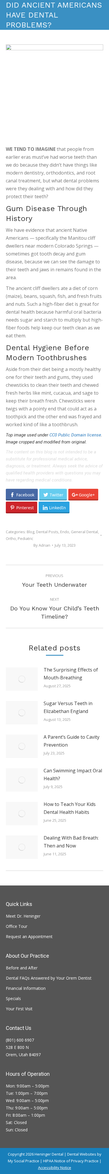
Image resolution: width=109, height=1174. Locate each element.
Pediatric (25, 538)
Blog (30, 531)
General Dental (84, 531)
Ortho (11, 538)
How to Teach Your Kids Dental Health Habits (70, 808)
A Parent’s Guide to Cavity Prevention (71, 741)
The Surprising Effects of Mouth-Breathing (71, 674)
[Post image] (22, 679)
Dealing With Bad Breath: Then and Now (71, 842)
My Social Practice (23, 1160)
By (41, 545)
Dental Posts (47, 531)
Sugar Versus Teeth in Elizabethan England (68, 707)
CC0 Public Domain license (75, 435)
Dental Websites (81, 1154)
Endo (64, 531)
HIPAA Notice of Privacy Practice (71, 1160)
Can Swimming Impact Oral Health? (73, 774)
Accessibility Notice (54, 1167)
